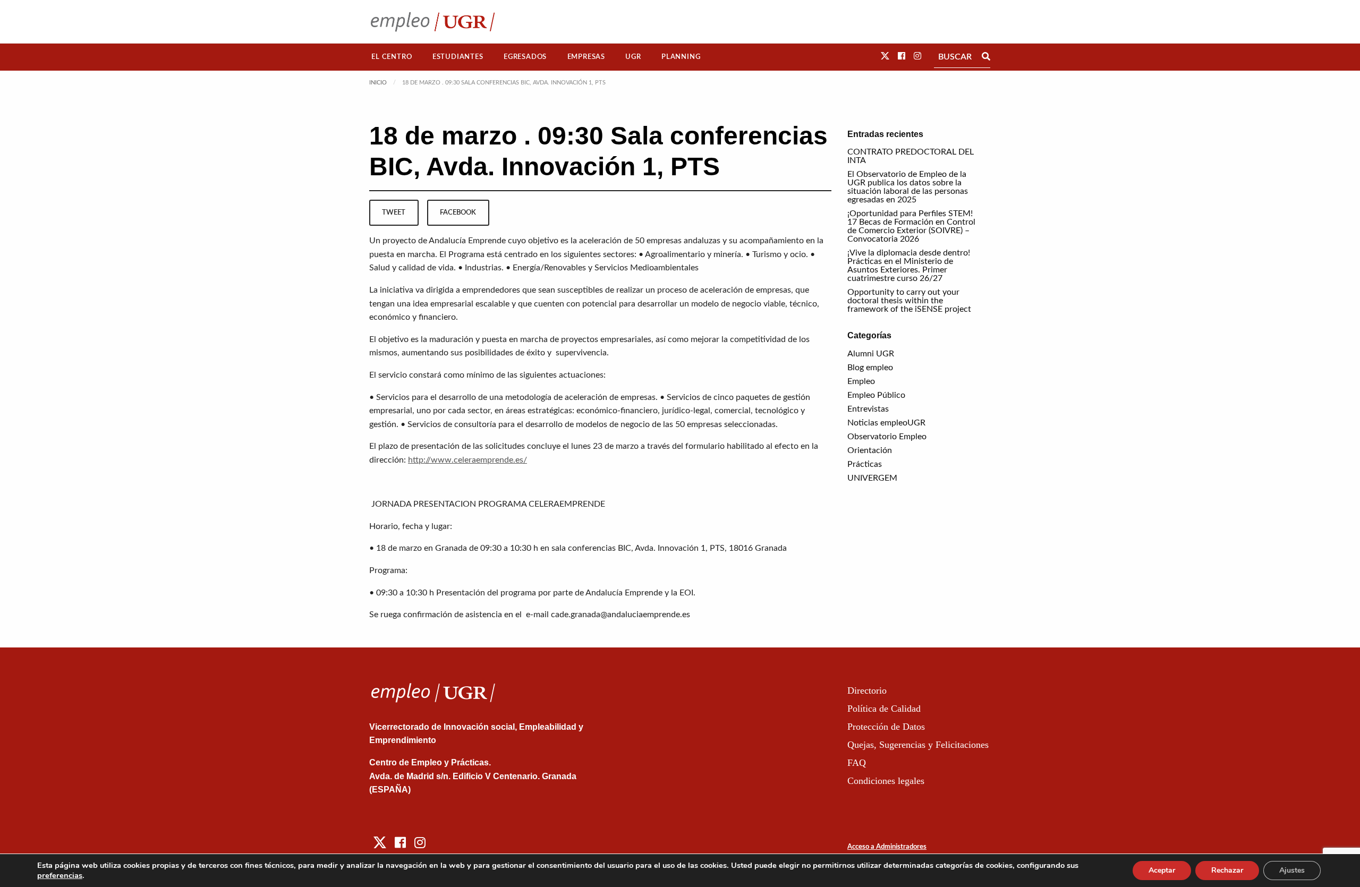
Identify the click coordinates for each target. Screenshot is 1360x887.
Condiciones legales (885, 780)
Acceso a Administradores (886, 846)
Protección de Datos (886, 726)
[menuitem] (391, 57)
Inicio (378, 83)
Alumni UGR (870, 353)
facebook (458, 212)
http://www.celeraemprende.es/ (467, 460)
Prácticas (864, 464)
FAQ (856, 762)
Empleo (861, 381)
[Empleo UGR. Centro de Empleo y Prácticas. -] (433, 21)
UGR (633, 57)
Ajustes (1292, 870)
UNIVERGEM (872, 478)
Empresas (586, 57)
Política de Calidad (884, 708)
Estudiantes (457, 57)
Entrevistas (868, 409)
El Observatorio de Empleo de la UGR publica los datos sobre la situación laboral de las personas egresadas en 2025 (907, 187)
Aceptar (1162, 870)
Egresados (525, 57)
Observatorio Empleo (886, 436)
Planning (680, 57)
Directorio (867, 690)
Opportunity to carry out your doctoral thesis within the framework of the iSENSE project (909, 300)
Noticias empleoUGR (886, 423)
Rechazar (1227, 870)
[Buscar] (986, 56)
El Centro (391, 57)
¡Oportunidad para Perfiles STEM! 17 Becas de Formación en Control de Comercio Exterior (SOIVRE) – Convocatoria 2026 (911, 226)
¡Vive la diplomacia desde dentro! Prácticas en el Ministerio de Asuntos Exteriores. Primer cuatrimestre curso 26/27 (908, 266)
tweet (393, 212)
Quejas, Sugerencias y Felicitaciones (918, 744)
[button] (885, 56)
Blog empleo (870, 367)
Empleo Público (876, 395)
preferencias (59, 875)
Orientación (869, 450)
